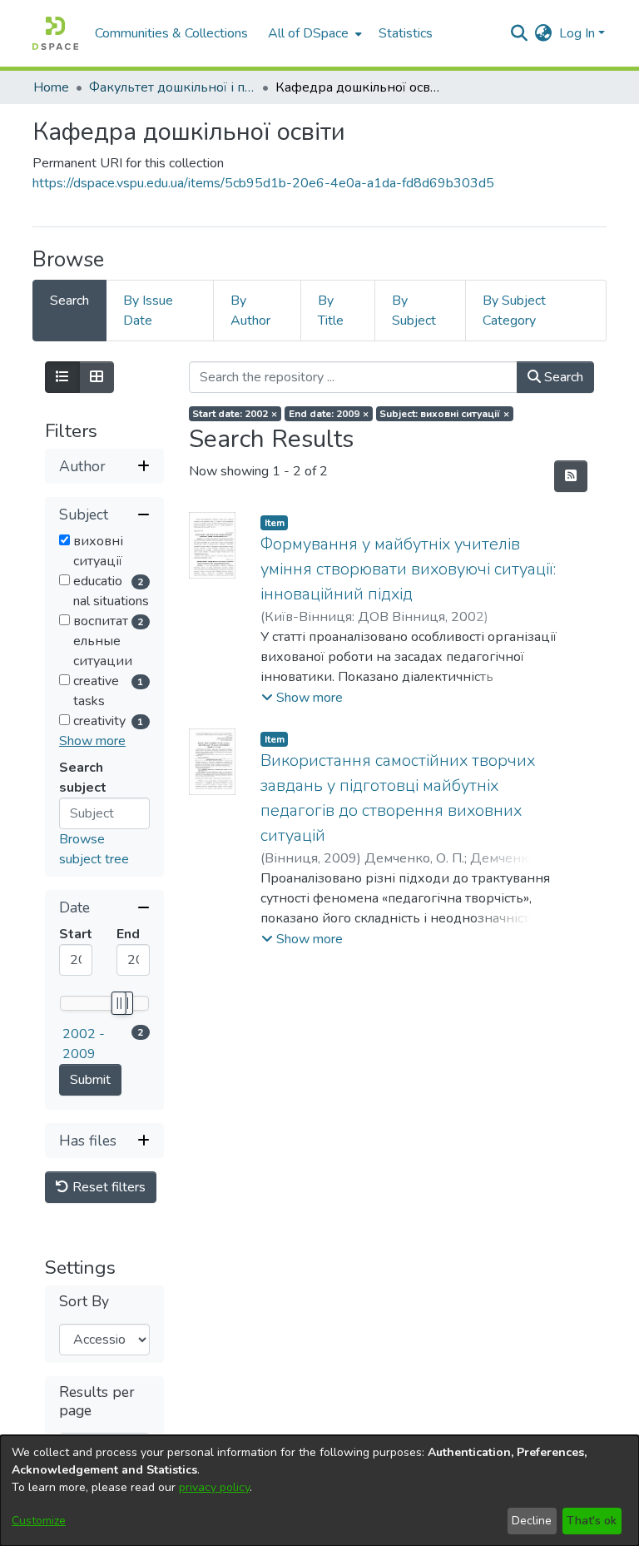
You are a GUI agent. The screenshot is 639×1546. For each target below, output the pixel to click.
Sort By (84, 1301)
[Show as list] (62, 377)
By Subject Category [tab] (514, 310)
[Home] (55, 33)
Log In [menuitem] (577, 33)
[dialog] (319, 1490)
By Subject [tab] (414, 310)
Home (51, 87)
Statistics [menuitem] (406, 33)
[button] (302, 697)
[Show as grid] (96, 377)
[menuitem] (313, 33)
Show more (92, 741)
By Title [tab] (331, 310)
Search (562, 377)
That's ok (592, 1521)
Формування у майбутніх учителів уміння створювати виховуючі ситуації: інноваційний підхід (408, 569)
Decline (532, 1521)
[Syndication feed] (570, 476)
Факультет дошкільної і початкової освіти (172, 87)
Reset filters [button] (107, 1187)
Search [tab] (69, 300)
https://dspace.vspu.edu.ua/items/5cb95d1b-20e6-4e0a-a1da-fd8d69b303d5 (263, 183)
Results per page (97, 1401)
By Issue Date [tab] (148, 310)
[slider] (118, 1003)
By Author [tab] (250, 310)
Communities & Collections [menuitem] (171, 33)
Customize (39, 1521)
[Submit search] (519, 33)
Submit (90, 1080)
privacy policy (214, 1487)
